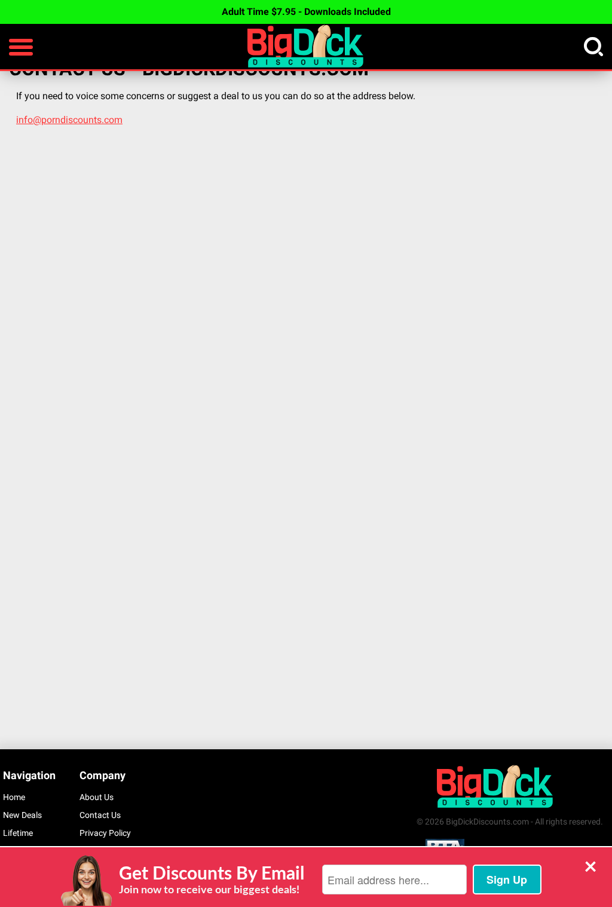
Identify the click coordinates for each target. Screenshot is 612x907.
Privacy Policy (105, 833)
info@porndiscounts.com (69, 119)
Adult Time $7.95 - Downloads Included (306, 11)
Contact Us (100, 815)
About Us (96, 797)
